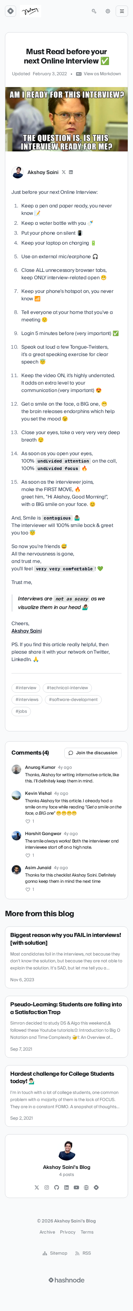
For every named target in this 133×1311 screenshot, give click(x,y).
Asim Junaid (38, 868)
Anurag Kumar (40, 767)
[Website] (86, 1187)
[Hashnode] (96, 1187)
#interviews (26, 699)
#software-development (73, 699)
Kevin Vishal (38, 794)
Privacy (67, 1232)
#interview (25, 688)
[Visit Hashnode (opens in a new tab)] (66, 1280)
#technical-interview (67, 688)
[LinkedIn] (71, 172)
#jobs (21, 711)
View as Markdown (102, 74)
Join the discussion (97, 753)
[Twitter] (37, 1187)
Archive (47, 1232)
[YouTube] (76, 1187)
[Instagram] (47, 1187)
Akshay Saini (43, 172)
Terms (87, 1232)
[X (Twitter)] (63, 172)
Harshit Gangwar (43, 834)
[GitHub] (57, 1187)
